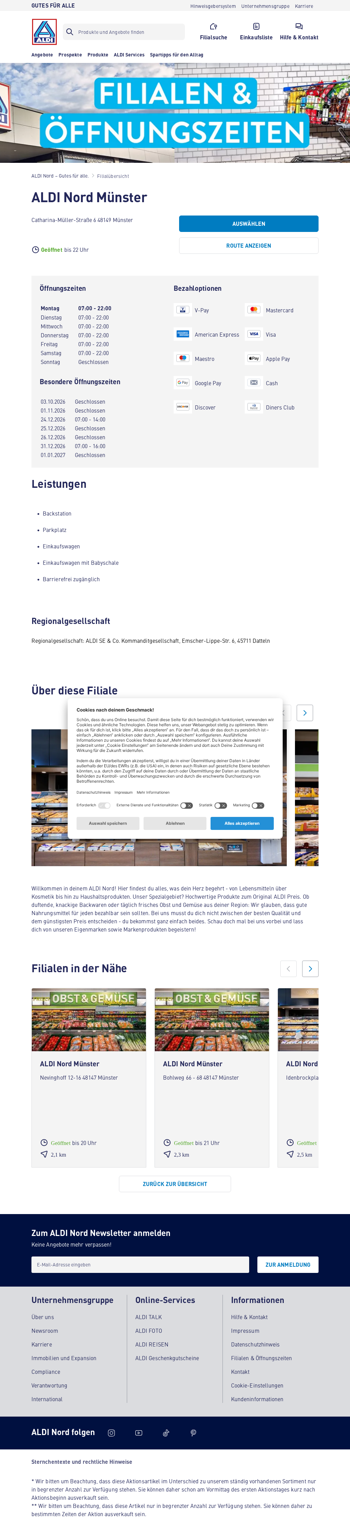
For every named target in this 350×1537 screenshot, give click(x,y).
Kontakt (240, 1371)
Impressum (245, 1330)
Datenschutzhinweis (255, 1344)
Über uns (42, 1316)
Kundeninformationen (257, 1399)
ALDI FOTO (148, 1330)
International (47, 1399)
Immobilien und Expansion (63, 1358)
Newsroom (44, 1330)
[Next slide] (305, 713)
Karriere (41, 1344)
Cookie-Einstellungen (257, 1385)
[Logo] (44, 31)
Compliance (45, 1371)
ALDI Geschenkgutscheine (167, 1358)
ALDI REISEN (152, 1344)
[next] (310, 969)
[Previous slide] (283, 713)
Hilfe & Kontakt (249, 1316)
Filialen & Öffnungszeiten (261, 1358)
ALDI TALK (148, 1316)
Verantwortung (49, 1385)
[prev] (288, 969)
